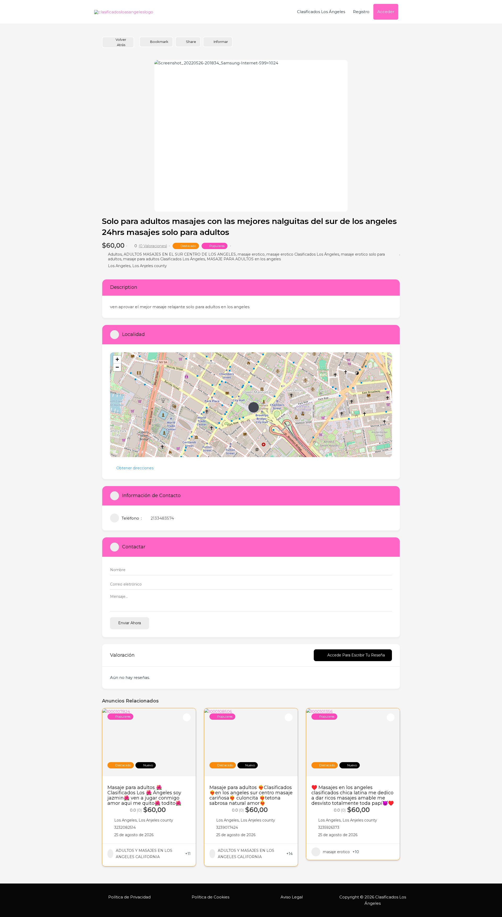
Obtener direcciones (134, 468)
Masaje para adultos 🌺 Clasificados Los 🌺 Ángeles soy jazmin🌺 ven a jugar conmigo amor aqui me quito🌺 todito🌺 (144, 795)
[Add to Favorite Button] (187, 717)
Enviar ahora (129, 623)
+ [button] (117, 359)
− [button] (117, 367)
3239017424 (227, 827)
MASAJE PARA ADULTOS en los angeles (244, 259)
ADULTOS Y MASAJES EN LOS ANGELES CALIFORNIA (144, 853)
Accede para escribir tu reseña (356, 655)
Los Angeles (119, 265)
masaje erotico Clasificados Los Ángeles (302, 254)
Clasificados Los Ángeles (321, 11)
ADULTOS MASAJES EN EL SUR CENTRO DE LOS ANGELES (180, 254)
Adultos (115, 254)
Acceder (385, 11)
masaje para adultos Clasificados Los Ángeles (164, 259)
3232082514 (125, 827)
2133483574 (162, 518)
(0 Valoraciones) (153, 246)
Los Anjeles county (149, 265)
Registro (361, 11)
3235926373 (328, 827)
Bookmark (159, 42)
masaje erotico (251, 254)
